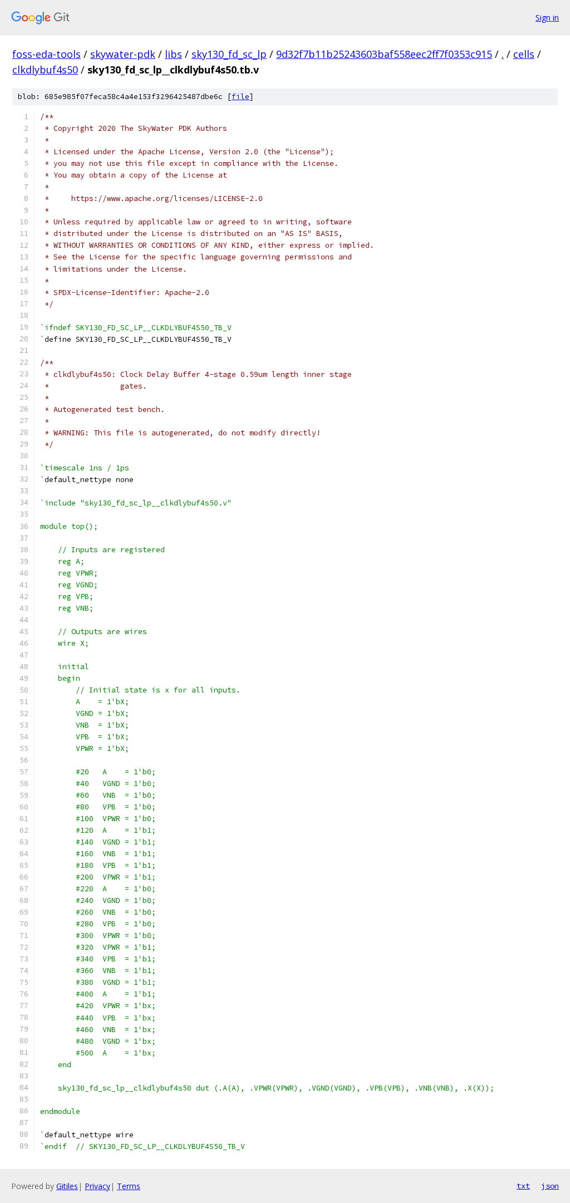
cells (523, 54)
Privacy (97, 1186)
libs (173, 54)
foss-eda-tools (46, 54)
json (550, 1186)
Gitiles (67, 1186)
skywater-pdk (122, 54)
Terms (128, 1186)
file (240, 96)
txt (523, 1186)
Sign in (547, 17)
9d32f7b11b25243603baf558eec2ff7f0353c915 (384, 54)
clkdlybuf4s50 (45, 69)
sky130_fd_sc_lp (229, 54)
